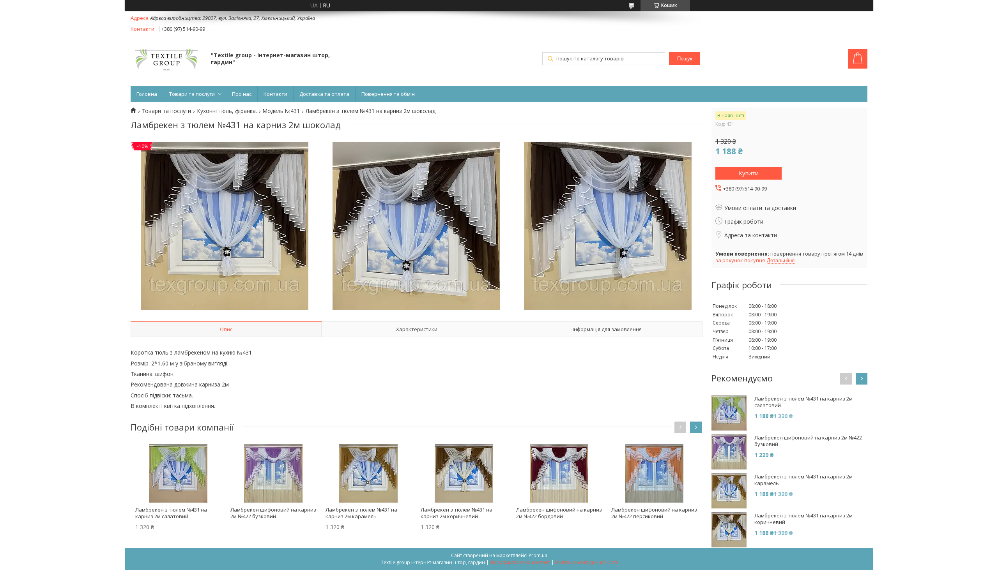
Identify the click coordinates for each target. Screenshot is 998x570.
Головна (146, 93)
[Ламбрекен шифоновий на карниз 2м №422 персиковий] (654, 473)
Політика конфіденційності (586, 562)
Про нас (241, 93)
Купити (749, 173)
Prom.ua (538, 555)
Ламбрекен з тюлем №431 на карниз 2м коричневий (456, 513)
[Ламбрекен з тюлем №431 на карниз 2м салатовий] (178, 473)
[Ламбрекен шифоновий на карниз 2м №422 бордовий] (559, 473)
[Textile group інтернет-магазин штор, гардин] (167, 59)
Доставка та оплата (324, 93)
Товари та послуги (192, 93)
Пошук (684, 59)
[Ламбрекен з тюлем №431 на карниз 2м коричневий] (463, 473)
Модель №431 (281, 111)
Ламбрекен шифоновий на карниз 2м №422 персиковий (654, 513)
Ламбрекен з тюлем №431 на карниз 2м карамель (361, 513)
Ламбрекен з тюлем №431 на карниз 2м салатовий (171, 513)
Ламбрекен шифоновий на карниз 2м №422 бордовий (559, 513)
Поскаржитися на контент (520, 562)
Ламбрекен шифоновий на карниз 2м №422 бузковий (273, 513)
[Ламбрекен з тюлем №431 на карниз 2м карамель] (368, 473)
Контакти (275, 93)
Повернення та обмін (388, 93)
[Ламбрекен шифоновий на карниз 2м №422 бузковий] (273, 473)
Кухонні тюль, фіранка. (227, 111)
